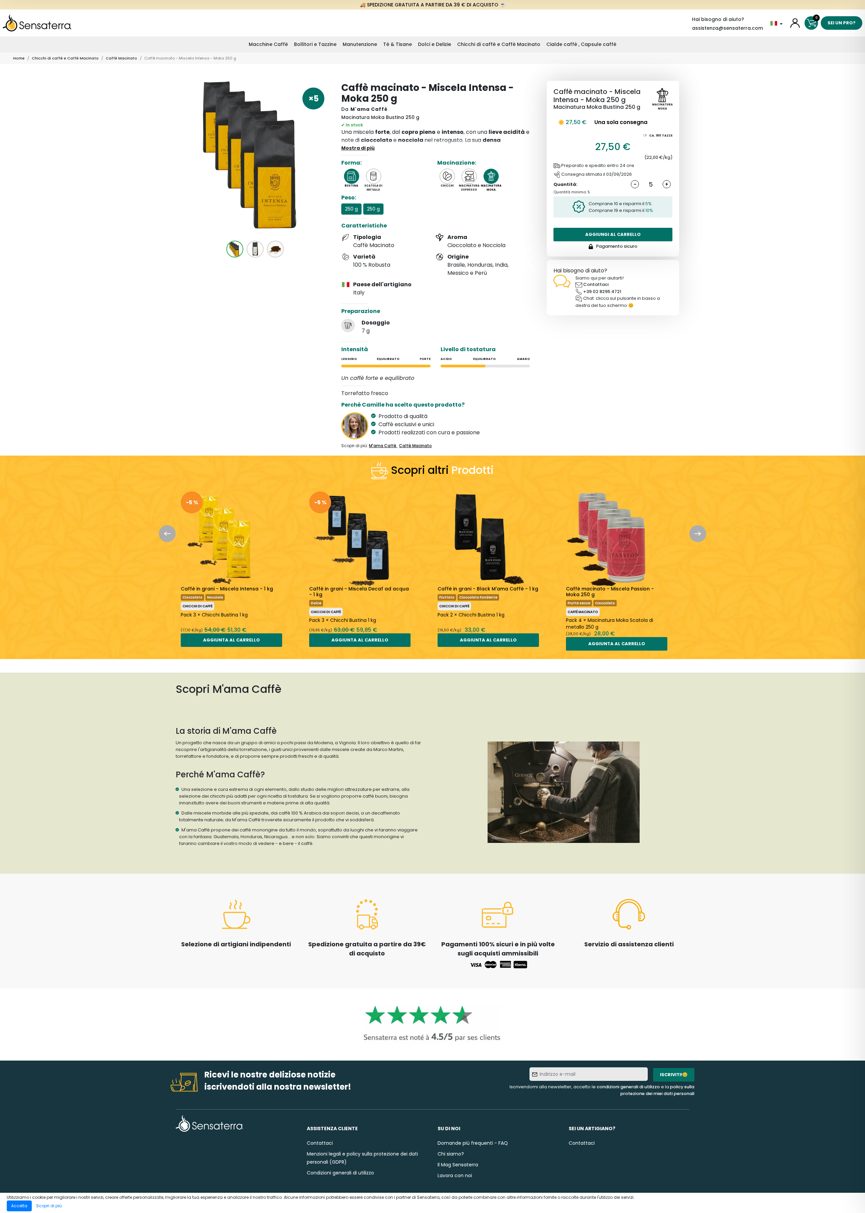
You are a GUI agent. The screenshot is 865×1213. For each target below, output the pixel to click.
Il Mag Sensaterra (458, 1164)
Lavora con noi (455, 1175)
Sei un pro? (841, 23)
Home (19, 58)
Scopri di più (49, 1206)
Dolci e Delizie (434, 44)
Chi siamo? (451, 1153)
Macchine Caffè (268, 44)
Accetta (19, 1206)
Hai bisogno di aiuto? (718, 19)
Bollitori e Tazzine (315, 44)
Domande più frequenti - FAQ (473, 1143)
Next (697, 533)
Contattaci (596, 284)
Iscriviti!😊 (674, 1074)
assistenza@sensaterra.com (727, 28)
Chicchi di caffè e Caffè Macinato (498, 44)
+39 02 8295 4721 (602, 291)
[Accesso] (795, 23)
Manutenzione (360, 44)
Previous (167, 533)
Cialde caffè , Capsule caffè (581, 44)
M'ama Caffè (369, 109)
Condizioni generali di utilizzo (340, 1172)
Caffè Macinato (121, 58)
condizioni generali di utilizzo (628, 1087)
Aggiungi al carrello (613, 234)
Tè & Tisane (397, 44)
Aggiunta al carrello (231, 640)
